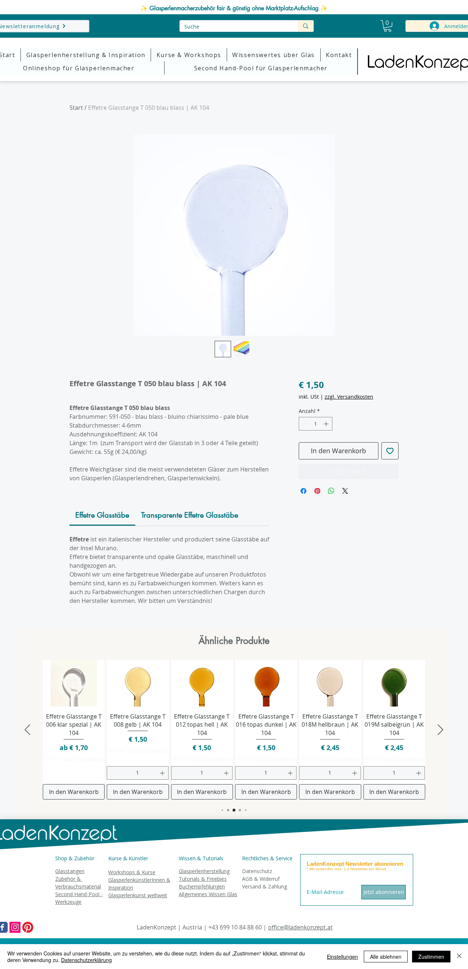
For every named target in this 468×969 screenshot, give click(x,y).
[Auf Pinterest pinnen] (317, 491)
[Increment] (326, 423)
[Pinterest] (27, 927)
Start (76, 108)
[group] (234, 730)
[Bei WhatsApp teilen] (331, 491)
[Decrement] (304, 423)
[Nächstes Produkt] (440, 729)
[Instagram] (15, 927)
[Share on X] (345, 491)
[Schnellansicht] (74, 683)
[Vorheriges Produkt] (27, 729)
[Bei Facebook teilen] (303, 491)
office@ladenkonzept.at (300, 927)
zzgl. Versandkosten (349, 396)
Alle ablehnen (385, 956)
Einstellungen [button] (342, 956)
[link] (102, 515)
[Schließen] (459, 956)
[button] (388, 26)
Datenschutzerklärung (86, 960)
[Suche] (305, 26)
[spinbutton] (315, 423)
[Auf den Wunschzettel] (390, 450)
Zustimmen (431, 956)
